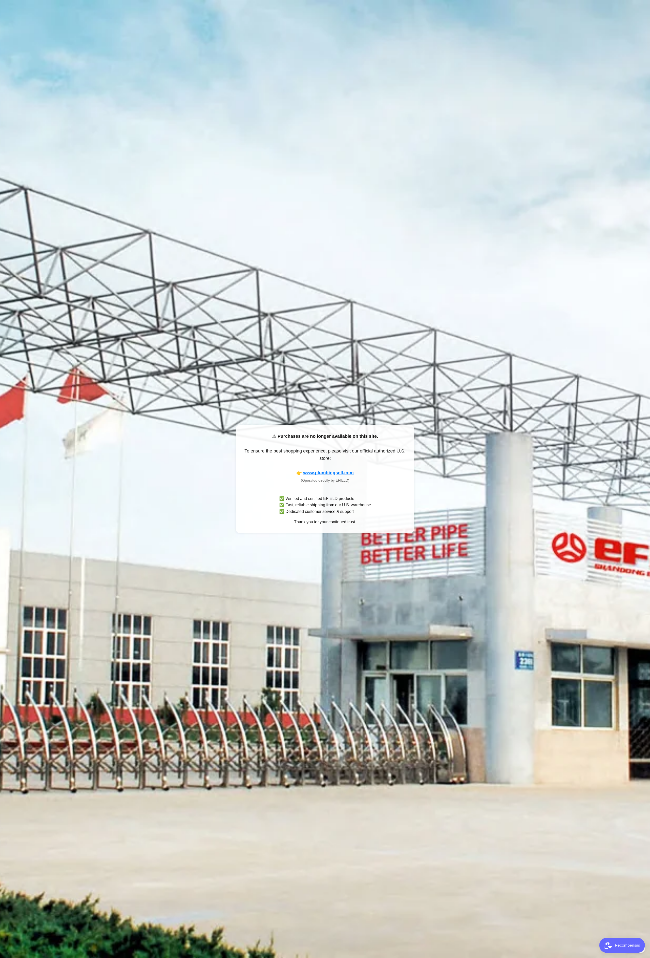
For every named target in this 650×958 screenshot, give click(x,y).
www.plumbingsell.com (328, 472)
